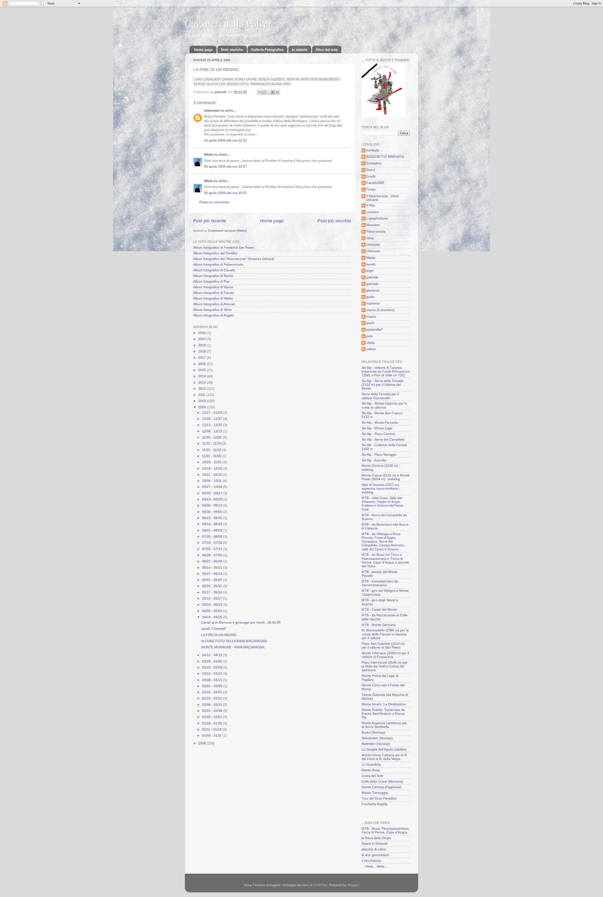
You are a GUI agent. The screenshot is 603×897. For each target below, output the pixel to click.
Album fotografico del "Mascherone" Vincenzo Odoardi (233, 259)
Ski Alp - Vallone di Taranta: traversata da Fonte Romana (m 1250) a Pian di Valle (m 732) (386, 371)
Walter (371, 258)
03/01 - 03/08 (212, 686)
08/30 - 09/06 (212, 512)
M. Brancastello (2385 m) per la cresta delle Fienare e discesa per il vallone (385, 634)
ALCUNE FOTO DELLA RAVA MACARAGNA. (234, 641)
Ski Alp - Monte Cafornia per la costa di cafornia (384, 405)
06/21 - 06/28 (212, 561)
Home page (203, 50)
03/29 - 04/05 (212, 661)
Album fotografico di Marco (213, 287)
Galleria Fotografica (267, 50)
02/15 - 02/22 (212, 698)
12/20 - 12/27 (212, 419)
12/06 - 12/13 (212, 431)
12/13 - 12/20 (212, 425)
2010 (202, 401)
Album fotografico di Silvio (212, 310)
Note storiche (232, 50)
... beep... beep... (374, 866)
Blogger (353, 885)
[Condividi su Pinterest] (277, 92)
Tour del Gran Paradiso (379, 798)
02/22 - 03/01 (212, 692)
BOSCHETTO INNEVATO (385, 156)
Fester (371, 189)
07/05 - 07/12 (212, 549)
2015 (202, 370)
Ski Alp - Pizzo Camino (378, 434)
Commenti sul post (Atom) (227, 230)
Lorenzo (372, 212)
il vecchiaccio (371, 860)
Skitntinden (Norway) (377, 738)
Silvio (208, 154)
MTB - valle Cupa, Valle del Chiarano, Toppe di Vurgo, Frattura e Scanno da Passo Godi (382, 503)
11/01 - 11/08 (212, 456)
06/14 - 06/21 (212, 567)
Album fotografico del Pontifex (215, 253)
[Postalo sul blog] (264, 92)
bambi (370, 264)
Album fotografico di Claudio (214, 270)
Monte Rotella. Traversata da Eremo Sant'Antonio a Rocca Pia (383, 713)
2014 (202, 376)
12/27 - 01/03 (212, 412)
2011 (202, 395)
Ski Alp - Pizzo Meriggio (379, 454)
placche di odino (374, 849)
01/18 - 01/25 (212, 723)
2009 (202, 407)
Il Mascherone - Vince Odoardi (382, 198)
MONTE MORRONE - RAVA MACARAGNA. (233, 647)
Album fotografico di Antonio (214, 304)
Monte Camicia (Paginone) (381, 787)
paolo (370, 323)
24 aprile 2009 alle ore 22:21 (225, 140)
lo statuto (299, 50)
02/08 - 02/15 (212, 704)
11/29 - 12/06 (212, 437)
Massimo (373, 225)
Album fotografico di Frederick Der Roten (223, 247)
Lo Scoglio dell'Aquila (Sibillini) (384, 749)
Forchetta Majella (374, 804)
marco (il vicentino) (380, 310)
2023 (202, 339)
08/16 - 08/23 (212, 524)
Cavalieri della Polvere (230, 23)
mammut (372, 303)
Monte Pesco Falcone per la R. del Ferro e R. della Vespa (385, 757)
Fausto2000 (375, 183)
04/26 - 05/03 (212, 611)
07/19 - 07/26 (212, 542)
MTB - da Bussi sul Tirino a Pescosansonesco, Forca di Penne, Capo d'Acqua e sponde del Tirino (385, 560)
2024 (202, 333)
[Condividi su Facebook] (273, 92)
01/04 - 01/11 (212, 735)
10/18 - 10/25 (212, 468)
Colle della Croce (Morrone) (382, 781)
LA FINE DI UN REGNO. (219, 635)
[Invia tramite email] (259, 92)
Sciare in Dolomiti (374, 843)
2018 (202, 351)
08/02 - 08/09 (212, 530)
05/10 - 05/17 (212, 598)
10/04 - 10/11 (212, 481)
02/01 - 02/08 (212, 711)
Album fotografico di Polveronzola (218, 264)
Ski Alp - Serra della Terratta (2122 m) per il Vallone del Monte (382, 384)
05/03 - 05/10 (212, 604)
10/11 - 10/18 (212, 474)
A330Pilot (320, 885)
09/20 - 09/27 (212, 493)
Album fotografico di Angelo (213, 315)
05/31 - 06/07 (212, 580)
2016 (202, 364)
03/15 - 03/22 (212, 673)
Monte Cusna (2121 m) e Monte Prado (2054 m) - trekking (385, 477)
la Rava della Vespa (376, 838)
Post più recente (209, 220)
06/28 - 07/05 (212, 555)
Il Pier (370, 205)
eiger (370, 270)
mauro (371, 316)
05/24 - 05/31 (212, 586)
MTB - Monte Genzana (379, 625)
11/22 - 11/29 (212, 443)
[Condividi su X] (268, 92)
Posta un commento (214, 202)
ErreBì (371, 176)
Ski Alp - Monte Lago (377, 428)
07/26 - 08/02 (212, 536)
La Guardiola (371, 764)
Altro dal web (327, 50)
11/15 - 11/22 (212, 450)
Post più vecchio (334, 220)
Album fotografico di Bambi (213, 276)
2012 (202, 388)
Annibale (372, 150)
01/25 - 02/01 (212, 717)
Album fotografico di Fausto (213, 293)
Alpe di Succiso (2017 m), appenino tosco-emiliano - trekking (381, 488)
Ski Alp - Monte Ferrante (380, 422)
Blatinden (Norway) (376, 744)
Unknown (211, 110)
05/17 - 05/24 (212, 592)
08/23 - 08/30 (212, 518)
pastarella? (374, 329)
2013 (202, 382)
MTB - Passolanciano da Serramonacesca (380, 583)
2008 (202, 743)
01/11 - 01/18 (212, 729)
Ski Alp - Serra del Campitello (383, 439)
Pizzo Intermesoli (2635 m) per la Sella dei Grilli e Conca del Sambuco (384, 666)
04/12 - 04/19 (212, 655)
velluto (371, 349)
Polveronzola (376, 231)
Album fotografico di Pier (211, 281)
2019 (202, 345)
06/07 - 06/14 (212, 574)
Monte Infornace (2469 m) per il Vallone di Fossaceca (385, 655)
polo (369, 336)
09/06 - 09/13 (212, 505)
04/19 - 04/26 (212, 617)
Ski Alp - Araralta (374, 460)
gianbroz (372, 290)
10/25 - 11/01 (212, 462)
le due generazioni (375, 855)
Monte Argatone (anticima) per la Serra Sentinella (384, 725)
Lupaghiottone (377, 218)
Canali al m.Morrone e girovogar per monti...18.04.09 (241, 622)
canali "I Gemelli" (213, 628)
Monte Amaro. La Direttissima (384, 704)
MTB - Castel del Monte (379, 609)
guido (370, 297)
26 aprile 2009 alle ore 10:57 (225, 166)
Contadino (374, 163)
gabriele (372, 277)
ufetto (370, 343)
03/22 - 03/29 (212, 667)
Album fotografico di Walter (213, 298)
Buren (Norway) (373, 732)
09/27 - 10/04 (212, 487)
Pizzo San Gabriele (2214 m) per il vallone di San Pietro (383, 645)
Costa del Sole (372, 776)
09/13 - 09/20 (212, 499)
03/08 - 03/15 (212, 680)
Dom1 (370, 170)
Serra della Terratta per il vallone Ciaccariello (380, 396)
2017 (202, 357)
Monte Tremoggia (375, 793)
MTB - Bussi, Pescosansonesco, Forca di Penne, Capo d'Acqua (386, 830)
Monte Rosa (371, 770)
